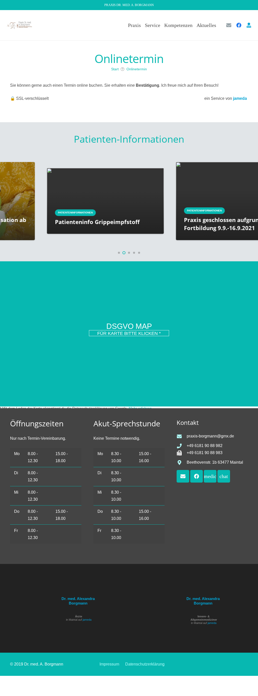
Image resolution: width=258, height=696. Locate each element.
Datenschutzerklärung (145, 664)
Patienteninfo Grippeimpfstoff (68, 222)
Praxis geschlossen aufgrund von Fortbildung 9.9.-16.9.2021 (200, 224)
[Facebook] (239, 25)
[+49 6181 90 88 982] (182, 446)
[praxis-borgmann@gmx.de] (182, 436)
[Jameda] (249, 25)
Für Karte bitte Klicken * (129, 333)
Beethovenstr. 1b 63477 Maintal (215, 462)
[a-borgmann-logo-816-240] (19, 25)
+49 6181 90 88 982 (204, 446)
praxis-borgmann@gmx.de (210, 436)
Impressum (109, 664)
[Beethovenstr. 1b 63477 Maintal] (182, 462)
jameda (87, 619)
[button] (219, 25)
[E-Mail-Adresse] (229, 25)
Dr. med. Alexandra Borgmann (78, 600)
